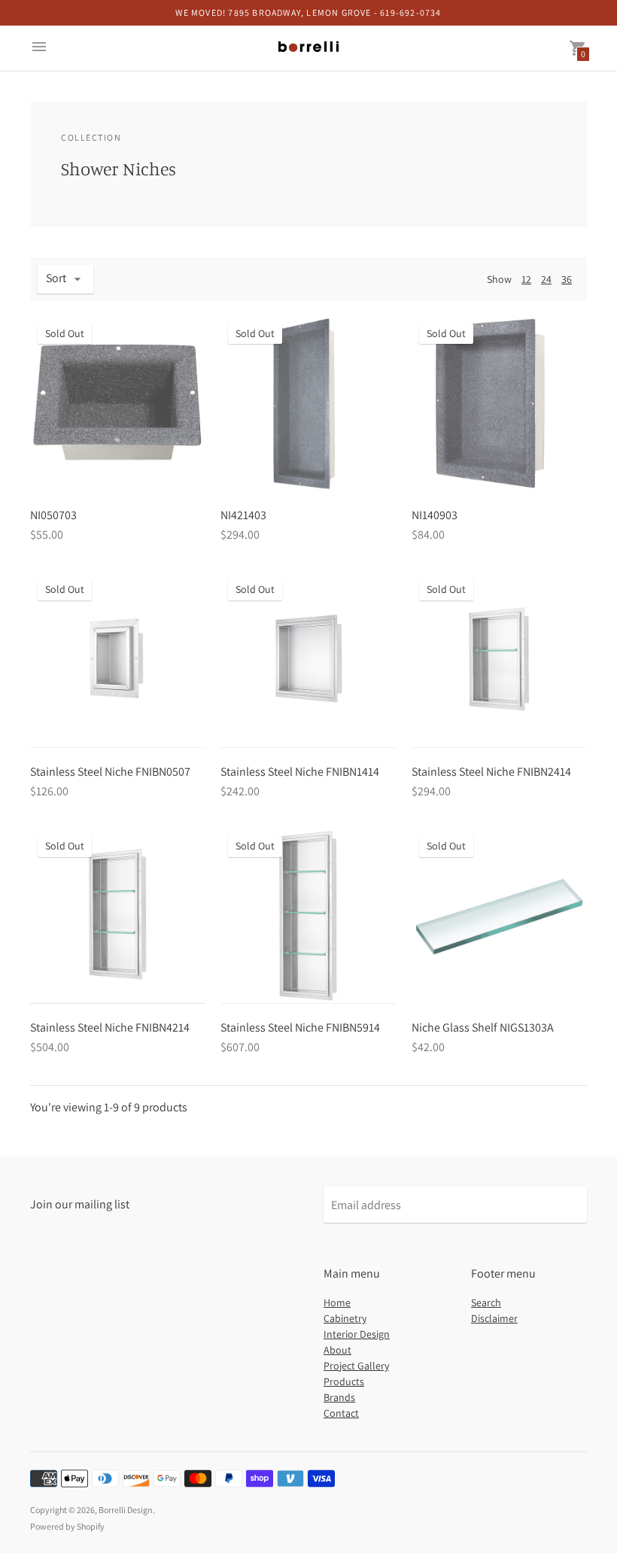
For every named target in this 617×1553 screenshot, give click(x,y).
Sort (56, 278)
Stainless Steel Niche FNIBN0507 (110, 772)
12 (526, 279)
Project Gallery (356, 1365)
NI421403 (243, 515)
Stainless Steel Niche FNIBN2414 (491, 772)
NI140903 (434, 515)
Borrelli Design (126, 1509)
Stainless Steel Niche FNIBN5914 (300, 1027)
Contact (341, 1413)
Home (337, 1302)
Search (486, 1302)
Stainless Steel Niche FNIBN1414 (299, 772)
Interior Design (357, 1334)
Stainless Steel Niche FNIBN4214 (110, 1027)
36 (566, 279)
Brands (339, 1397)
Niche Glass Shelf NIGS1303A (483, 1027)
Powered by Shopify (67, 1526)
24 (546, 279)
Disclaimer (494, 1318)
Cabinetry (345, 1318)
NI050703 (53, 515)
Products (344, 1381)
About (337, 1350)
